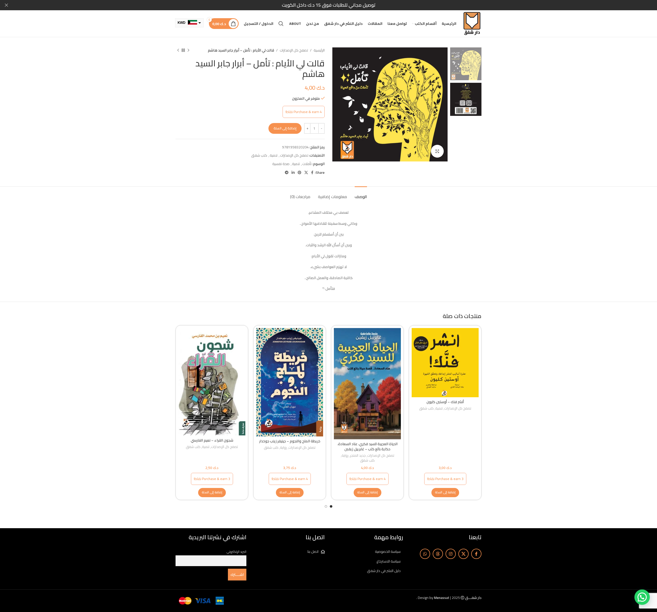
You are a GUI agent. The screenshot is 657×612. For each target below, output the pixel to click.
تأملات (307, 163)
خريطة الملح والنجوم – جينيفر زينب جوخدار (289, 441)
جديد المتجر (358, 455)
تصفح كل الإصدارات (294, 50)
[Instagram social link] (451, 554)
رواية (345, 455)
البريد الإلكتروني (236, 552)
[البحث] (281, 23)
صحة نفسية (280, 163)
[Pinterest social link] (299, 172)
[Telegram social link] (286, 172)
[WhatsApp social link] (425, 554)
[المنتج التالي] (178, 50)
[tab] (361, 194)
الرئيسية (319, 50)
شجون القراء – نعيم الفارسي (212, 440)
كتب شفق (259, 155)
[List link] (367, 551)
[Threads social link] (438, 554)
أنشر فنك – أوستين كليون (445, 402)
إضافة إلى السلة (285, 128)
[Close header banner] (6, 5)
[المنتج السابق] (188, 50)
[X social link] (306, 172)
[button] (445, 492)
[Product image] (445, 362)
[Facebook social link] (312, 172)
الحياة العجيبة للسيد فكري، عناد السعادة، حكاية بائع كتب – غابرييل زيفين (367, 446)
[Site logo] (471, 23)
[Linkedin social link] (293, 172)
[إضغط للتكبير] (437, 151)
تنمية (273, 155)
